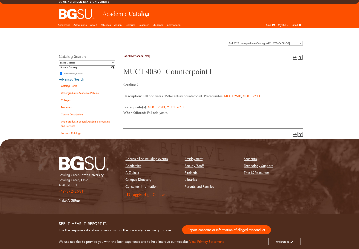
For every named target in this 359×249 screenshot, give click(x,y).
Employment (194, 158)
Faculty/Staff (194, 165)
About (93, 25)
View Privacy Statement (206, 241)
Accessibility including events (146, 158)
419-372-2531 (71, 191)
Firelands (191, 172)
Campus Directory (138, 179)
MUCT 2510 (232, 96)
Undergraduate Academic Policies (80, 93)
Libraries (130, 25)
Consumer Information (141, 186)
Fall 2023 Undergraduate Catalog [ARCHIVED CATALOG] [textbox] (259, 43)
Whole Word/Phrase (73, 73)
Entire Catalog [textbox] (67, 62)
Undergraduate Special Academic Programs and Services (85, 124)
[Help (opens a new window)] (300, 57)
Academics (64, 25)
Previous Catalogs (71, 133)
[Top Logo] (77, 14)
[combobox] (265, 43)
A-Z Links (132, 172)
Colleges (65, 100)
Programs (66, 107)
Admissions (80, 25)
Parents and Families (199, 186)
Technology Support (258, 165)
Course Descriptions (72, 114)
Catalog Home (69, 85)
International (173, 25)
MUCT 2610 (251, 96)
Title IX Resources (256, 172)
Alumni (118, 25)
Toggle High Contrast (149, 194)
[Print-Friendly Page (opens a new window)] (295, 57)
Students (158, 25)
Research (144, 25)
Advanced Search (71, 79)
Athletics (106, 25)
